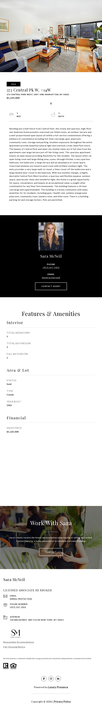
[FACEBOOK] (43, 678)
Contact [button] (51, 552)
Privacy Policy (62, 701)
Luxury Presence (58, 687)
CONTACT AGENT (51, 286)
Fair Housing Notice (14, 647)
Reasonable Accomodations (18, 642)
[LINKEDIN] (58, 678)
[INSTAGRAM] (51, 678)
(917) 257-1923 (51, 267)
